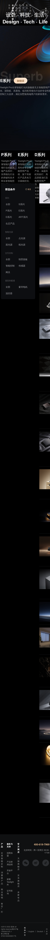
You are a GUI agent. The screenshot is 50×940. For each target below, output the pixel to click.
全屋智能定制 (13, 12)
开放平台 (10, 872)
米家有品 (18, 896)
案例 (27, 6)
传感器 (22, 265)
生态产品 (10, 223)
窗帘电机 (23, 286)
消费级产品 (16, 10)
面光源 (9, 244)
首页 (9, 6)
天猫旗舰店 (18, 863)
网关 (8, 272)
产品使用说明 (10, 863)
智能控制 (10, 265)
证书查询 (10, 892)
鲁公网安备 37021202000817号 (8, 934)
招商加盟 (10, 854)
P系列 (8, 210)
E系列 (21, 210)
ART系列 (23, 217)
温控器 (9, 293)
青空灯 (23, 9)
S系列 (21, 204)
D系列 (8, 217)
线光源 (22, 244)
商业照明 (20, 9)
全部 (8, 204)
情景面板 (23, 259)
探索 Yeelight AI (10, 882)
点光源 (22, 238)
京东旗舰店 (18, 880)
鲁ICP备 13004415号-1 (9, 930)
